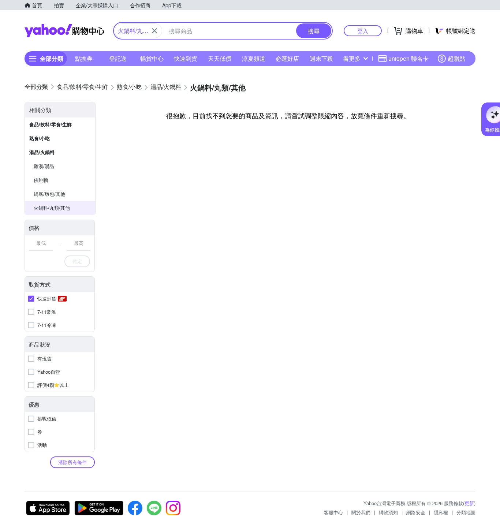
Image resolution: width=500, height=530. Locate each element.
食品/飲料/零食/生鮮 (50, 124)
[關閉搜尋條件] (154, 30)
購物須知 (388, 512)
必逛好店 (287, 58)
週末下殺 (321, 58)
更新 (469, 503)
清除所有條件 (72, 462)
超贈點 (456, 58)
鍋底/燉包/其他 (49, 193)
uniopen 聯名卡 (408, 58)
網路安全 (415, 512)
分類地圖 (465, 512)
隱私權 (441, 512)
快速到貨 (185, 58)
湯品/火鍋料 (42, 152)
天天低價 (219, 58)
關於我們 (360, 512)
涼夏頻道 (253, 58)
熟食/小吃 (39, 138)
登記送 (118, 58)
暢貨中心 (152, 58)
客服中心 (333, 512)
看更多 (352, 58)
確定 (77, 261)
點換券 (84, 58)
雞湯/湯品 (44, 166)
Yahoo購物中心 (64, 31)
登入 (362, 30)
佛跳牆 (41, 179)
